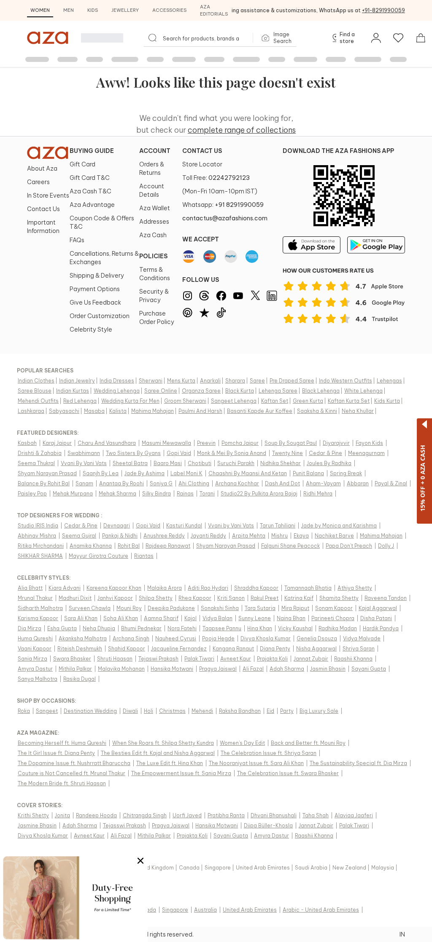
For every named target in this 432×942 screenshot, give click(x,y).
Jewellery (125, 10)
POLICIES (153, 256)
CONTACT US (202, 151)
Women (40, 10)
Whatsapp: (223, 205)
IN (402, 934)
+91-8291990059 (383, 10)
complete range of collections (242, 130)
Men (68, 10)
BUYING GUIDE (92, 151)
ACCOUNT (154, 151)
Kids (92, 10)
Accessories (169, 10)
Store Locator (202, 164)
